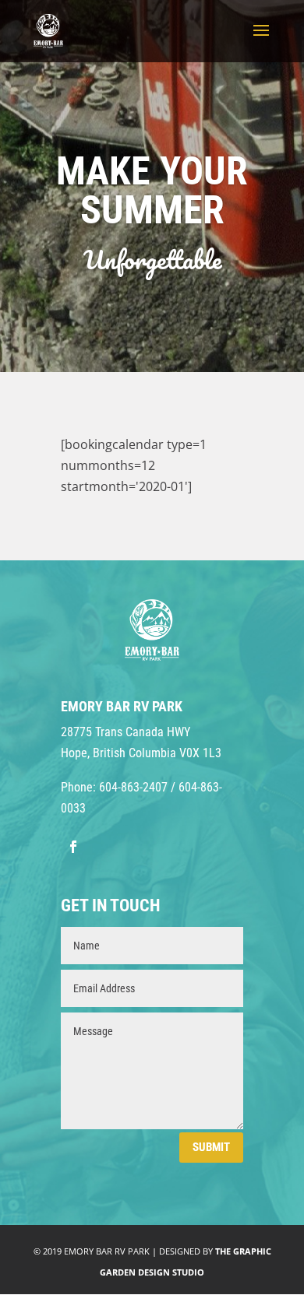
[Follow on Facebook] (73, 846)
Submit (211, 1147)
